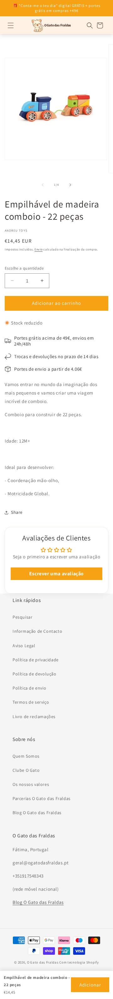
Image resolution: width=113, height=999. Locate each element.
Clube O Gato (26, 770)
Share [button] (17, 512)
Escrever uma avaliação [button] (56, 573)
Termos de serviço (31, 702)
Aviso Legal (24, 645)
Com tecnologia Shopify (79, 962)
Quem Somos (26, 756)
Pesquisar (22, 617)
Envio (39, 249)
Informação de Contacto (37, 631)
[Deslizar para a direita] (70, 185)
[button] (11, 25)
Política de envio (29, 688)
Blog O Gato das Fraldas (37, 812)
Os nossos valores (31, 784)
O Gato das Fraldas (43, 962)
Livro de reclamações (34, 716)
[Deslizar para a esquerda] (43, 185)
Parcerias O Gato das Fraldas (42, 798)
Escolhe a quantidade (24, 268)
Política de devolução (34, 674)
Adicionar (90, 985)
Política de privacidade (36, 660)
